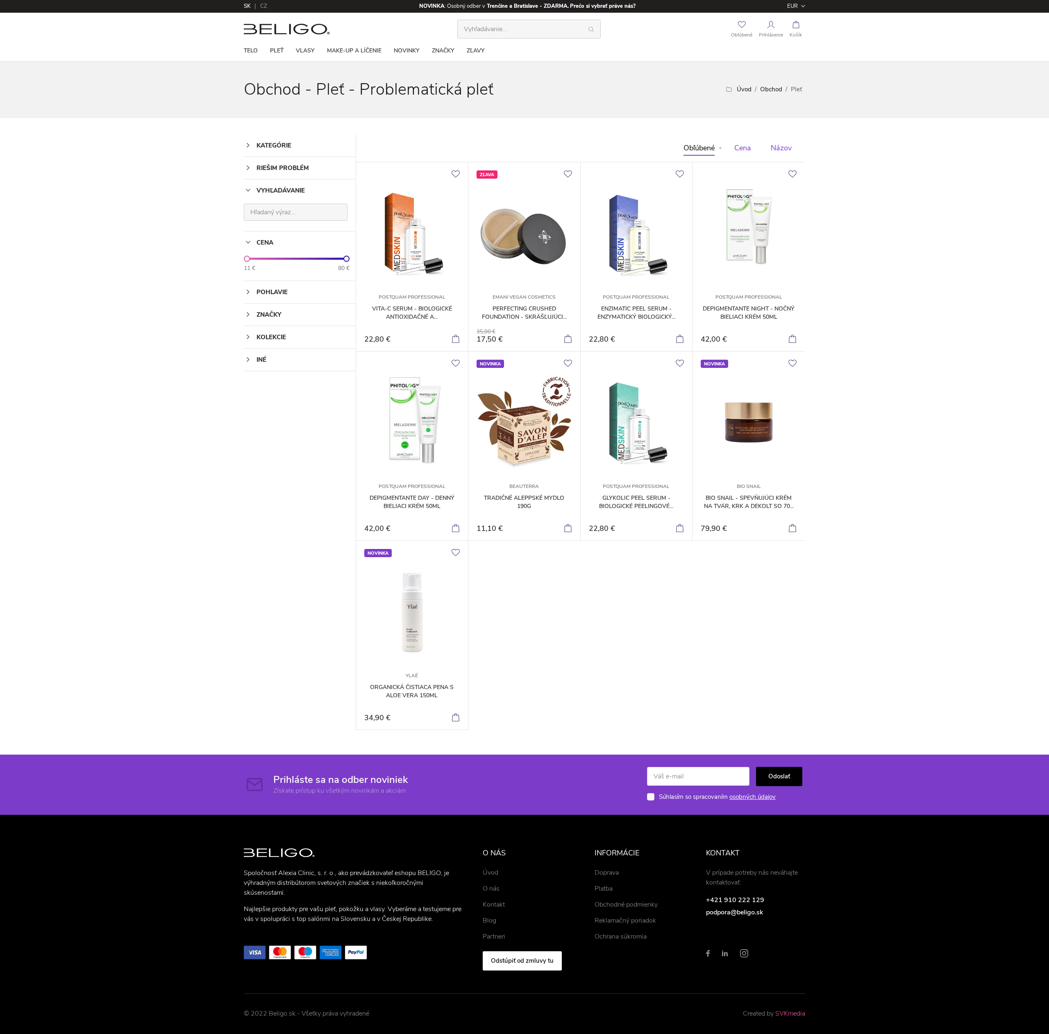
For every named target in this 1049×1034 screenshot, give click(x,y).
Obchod (771, 89)
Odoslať (779, 776)
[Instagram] (744, 953)
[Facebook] (708, 953)
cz (263, 6)
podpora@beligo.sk (734, 912)
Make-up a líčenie (354, 50)
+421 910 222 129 (735, 900)
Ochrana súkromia (621, 936)
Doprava (607, 872)
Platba (604, 888)
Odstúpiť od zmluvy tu (522, 961)
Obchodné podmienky (626, 904)
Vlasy (305, 50)
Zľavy (476, 50)
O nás (491, 888)
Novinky (407, 50)
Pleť (277, 50)
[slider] (247, 259)
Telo (251, 50)
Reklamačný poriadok (625, 920)
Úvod (744, 89)
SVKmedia (790, 1013)
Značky (443, 50)
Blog (489, 920)
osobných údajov (752, 797)
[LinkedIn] (725, 953)
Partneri (494, 936)
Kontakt (494, 904)
